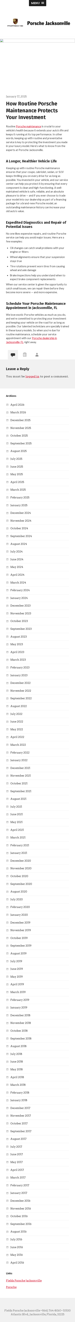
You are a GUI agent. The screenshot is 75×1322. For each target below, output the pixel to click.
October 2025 (19, 435)
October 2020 (19, 876)
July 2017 (16, 1146)
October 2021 (18, 783)
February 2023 (19, 667)
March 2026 (18, 412)
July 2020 (16, 899)
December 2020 (20, 860)
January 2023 (18, 675)
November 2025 (20, 428)
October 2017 (19, 1123)
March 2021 (17, 837)
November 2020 (20, 868)
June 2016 (16, 1247)
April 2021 (17, 830)
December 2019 (20, 922)
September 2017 (20, 1131)
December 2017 (20, 1108)
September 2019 (20, 945)
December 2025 (20, 420)
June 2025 (16, 466)
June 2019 (16, 969)
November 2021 (20, 775)
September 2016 (20, 1224)
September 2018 (20, 1038)
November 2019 (20, 930)
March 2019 (18, 992)
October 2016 (19, 1216)
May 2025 (16, 474)
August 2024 (18, 544)
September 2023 (21, 629)
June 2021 (16, 814)
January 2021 (18, 853)
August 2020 (18, 891)
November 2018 (20, 1023)
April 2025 (17, 482)
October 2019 (19, 938)
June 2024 (16, 559)
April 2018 (17, 1077)
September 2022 (21, 698)
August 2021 (18, 799)
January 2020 (19, 914)
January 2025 (18, 505)
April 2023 (17, 652)
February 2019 (19, 1000)
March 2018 (18, 1084)
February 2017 (19, 1185)
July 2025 (16, 459)
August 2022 (18, 706)
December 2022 (20, 683)
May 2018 (16, 1069)
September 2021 (20, 791)
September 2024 (21, 536)
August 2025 (18, 451)
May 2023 (16, 644)
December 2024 (20, 513)
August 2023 (18, 636)
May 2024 (16, 567)
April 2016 (17, 1262)
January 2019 (18, 1007)
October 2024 (19, 528)
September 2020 (21, 884)
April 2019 (17, 984)
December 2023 (20, 605)
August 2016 (18, 1231)
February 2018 (19, 1092)
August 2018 (18, 1046)
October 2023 (19, 621)
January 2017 (18, 1193)
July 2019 (16, 961)
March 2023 (18, 659)
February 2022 (19, 752)
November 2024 (20, 520)
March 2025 (18, 489)
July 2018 (16, 1054)
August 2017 (18, 1139)
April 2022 (17, 737)
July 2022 (16, 714)
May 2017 (16, 1162)
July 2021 (16, 806)
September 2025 (21, 443)
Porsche (11, 1287)
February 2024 (20, 590)
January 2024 (19, 598)
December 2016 (20, 1200)
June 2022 (16, 721)
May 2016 (16, 1254)
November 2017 (20, 1115)
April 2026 (17, 404)
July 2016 (16, 1239)
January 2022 (18, 760)
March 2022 (18, 744)
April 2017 (17, 1170)
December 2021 (20, 768)
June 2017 (16, 1154)
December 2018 (20, 1015)
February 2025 (19, 497)
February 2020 (20, 907)
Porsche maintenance (28, 126)
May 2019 (16, 976)
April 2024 (17, 574)
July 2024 (16, 551)
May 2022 (16, 729)
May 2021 (16, 822)
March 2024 (18, 582)
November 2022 (20, 690)
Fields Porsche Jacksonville (24, 1280)
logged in (32, 376)
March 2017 (18, 1177)
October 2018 (19, 1030)
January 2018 (18, 1100)
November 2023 (20, 613)
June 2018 (16, 1061)
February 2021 (19, 845)
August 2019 (18, 953)
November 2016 (20, 1208)
